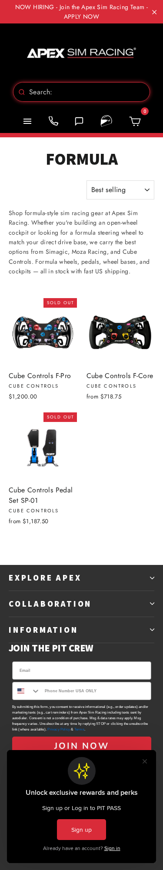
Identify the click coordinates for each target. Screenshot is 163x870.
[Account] (106, 121)
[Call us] (53, 121)
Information (43, 629)
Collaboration (50, 603)
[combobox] (81, 92)
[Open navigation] (27, 121)
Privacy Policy (58, 729)
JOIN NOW (81, 746)
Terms (79, 729)
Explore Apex (45, 577)
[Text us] (79, 121)
